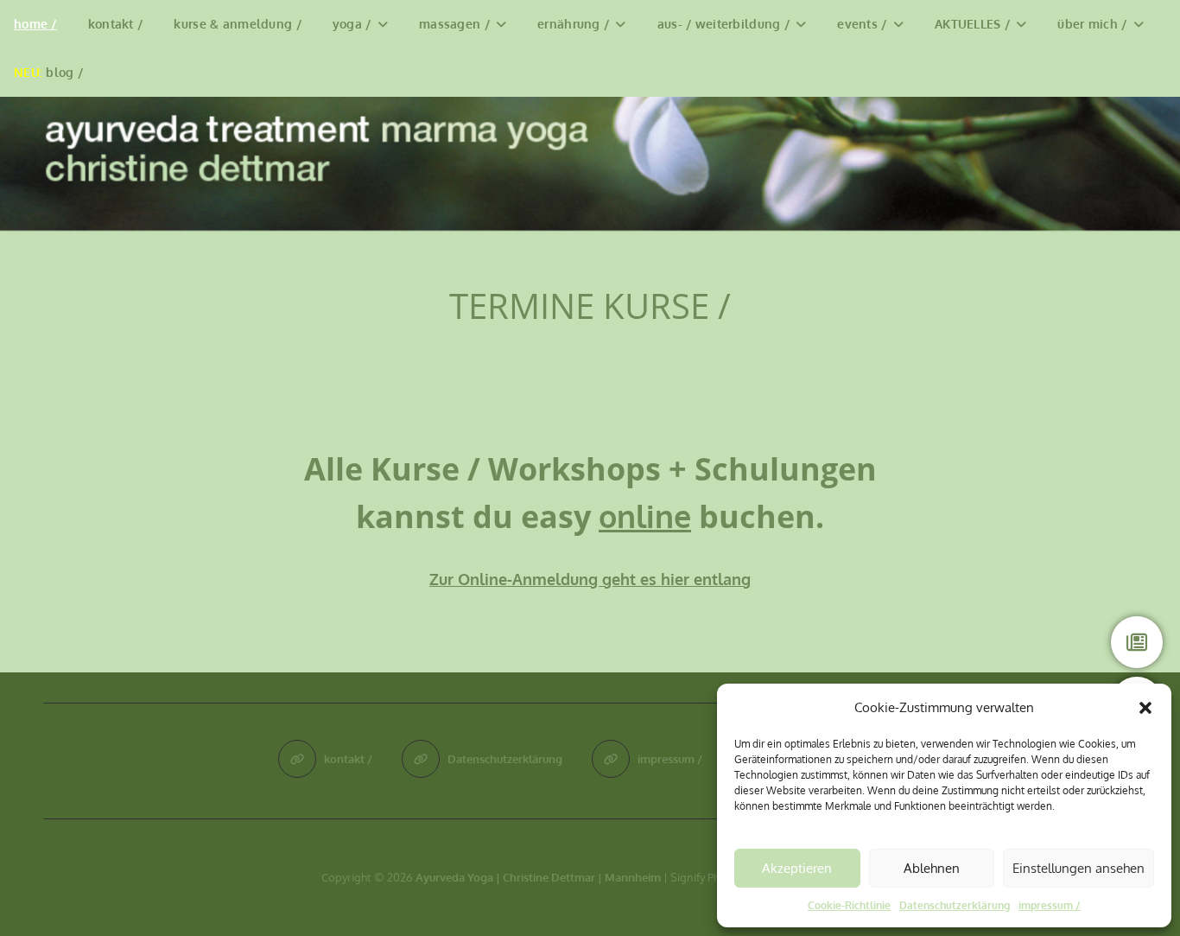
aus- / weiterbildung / (723, 23)
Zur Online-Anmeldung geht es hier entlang (590, 579)
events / (861, 23)
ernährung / (573, 23)
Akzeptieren (797, 868)
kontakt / (115, 23)
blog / (48, 72)
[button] (1145, 707)
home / (35, 23)
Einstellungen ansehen (1078, 868)
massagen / (454, 23)
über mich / (1091, 23)
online (645, 515)
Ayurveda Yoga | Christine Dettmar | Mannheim (538, 877)
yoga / (352, 23)
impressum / (1049, 905)
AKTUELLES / (972, 23)
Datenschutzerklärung (954, 905)
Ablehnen (932, 868)
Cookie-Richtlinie (849, 905)
